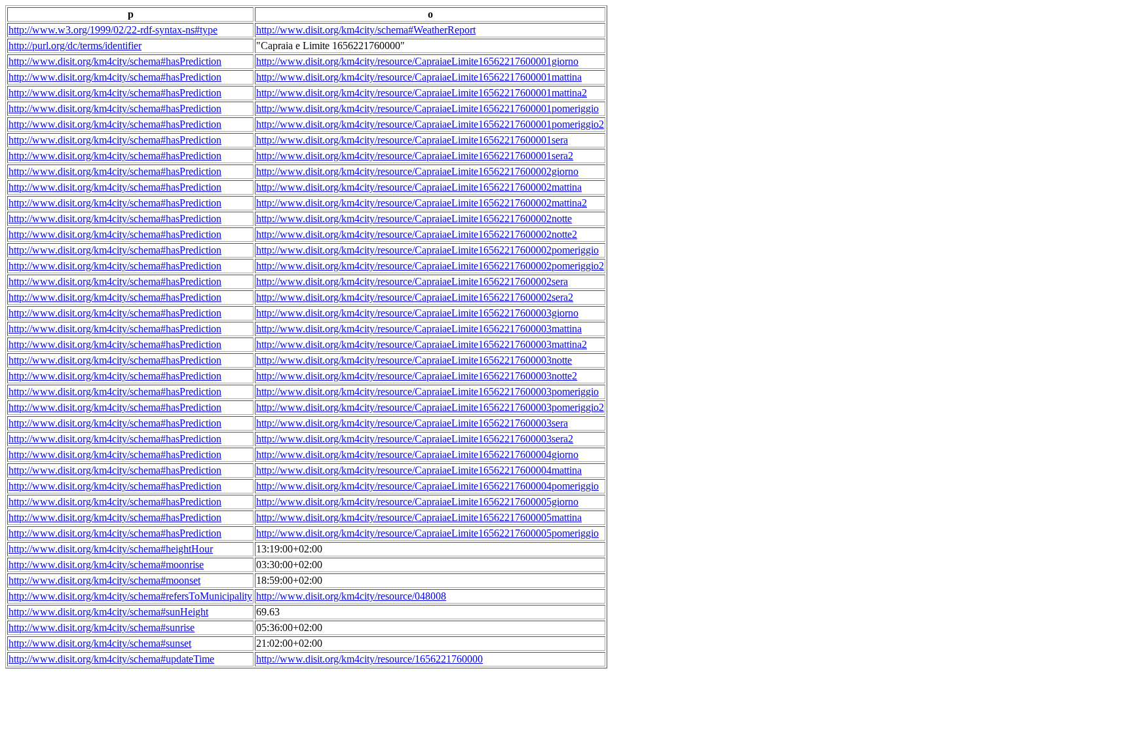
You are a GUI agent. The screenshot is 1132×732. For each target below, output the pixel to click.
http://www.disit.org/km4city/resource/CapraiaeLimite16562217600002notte (414, 218)
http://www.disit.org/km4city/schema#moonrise (106, 564)
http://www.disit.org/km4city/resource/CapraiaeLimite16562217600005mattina (419, 517)
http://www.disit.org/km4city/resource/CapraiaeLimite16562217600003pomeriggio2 (430, 407)
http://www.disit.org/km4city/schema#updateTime (111, 659)
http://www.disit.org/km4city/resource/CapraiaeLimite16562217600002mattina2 (421, 202)
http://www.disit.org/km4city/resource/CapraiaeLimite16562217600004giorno (417, 454)
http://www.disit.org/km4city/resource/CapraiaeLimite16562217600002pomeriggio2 (430, 265)
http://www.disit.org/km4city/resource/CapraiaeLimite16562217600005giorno (417, 501)
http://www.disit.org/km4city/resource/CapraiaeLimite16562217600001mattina (419, 77)
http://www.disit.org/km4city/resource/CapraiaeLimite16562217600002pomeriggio (427, 250)
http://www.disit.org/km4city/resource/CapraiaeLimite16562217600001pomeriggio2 (430, 124)
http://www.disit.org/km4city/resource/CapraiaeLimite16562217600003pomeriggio (427, 391)
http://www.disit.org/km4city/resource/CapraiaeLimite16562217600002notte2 (416, 234)
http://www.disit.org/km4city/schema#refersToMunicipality (130, 596)
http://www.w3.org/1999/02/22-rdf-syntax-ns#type (113, 29)
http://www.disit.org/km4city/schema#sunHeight (108, 611)
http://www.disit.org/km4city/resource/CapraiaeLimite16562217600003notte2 (416, 375)
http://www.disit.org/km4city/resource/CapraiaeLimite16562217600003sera (412, 423)
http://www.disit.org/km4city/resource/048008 (351, 596)
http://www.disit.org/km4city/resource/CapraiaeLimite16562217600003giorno (417, 312)
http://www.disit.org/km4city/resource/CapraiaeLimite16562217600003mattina (419, 328)
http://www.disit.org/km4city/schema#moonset (104, 580)
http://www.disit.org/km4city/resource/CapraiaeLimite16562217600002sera (412, 281)
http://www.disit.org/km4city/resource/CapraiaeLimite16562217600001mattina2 (421, 92)
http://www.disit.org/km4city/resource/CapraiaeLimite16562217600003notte (414, 360)
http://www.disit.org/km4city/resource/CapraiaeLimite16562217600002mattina (419, 187)
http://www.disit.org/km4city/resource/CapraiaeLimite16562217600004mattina (419, 470)
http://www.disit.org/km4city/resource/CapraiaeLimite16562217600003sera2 (414, 438)
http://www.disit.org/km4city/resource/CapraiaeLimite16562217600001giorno (417, 61)
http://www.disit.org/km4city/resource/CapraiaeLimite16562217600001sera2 (414, 155)
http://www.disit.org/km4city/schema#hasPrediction (115, 61)
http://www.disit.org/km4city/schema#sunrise (102, 627)
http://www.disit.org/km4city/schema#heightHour (111, 548)
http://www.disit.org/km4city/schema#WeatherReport (366, 29)
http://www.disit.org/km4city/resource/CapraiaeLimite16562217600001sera (412, 139)
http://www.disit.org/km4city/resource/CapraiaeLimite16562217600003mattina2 (421, 344)
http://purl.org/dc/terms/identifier (75, 45)
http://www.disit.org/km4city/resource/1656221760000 (369, 659)
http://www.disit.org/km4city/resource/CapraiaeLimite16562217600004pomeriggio (427, 485)
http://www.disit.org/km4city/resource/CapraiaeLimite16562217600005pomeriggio (427, 533)
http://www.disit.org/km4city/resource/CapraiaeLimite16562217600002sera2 (414, 297)
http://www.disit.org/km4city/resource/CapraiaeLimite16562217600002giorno (417, 171)
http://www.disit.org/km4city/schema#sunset (100, 643)
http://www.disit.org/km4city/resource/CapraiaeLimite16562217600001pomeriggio (427, 108)
